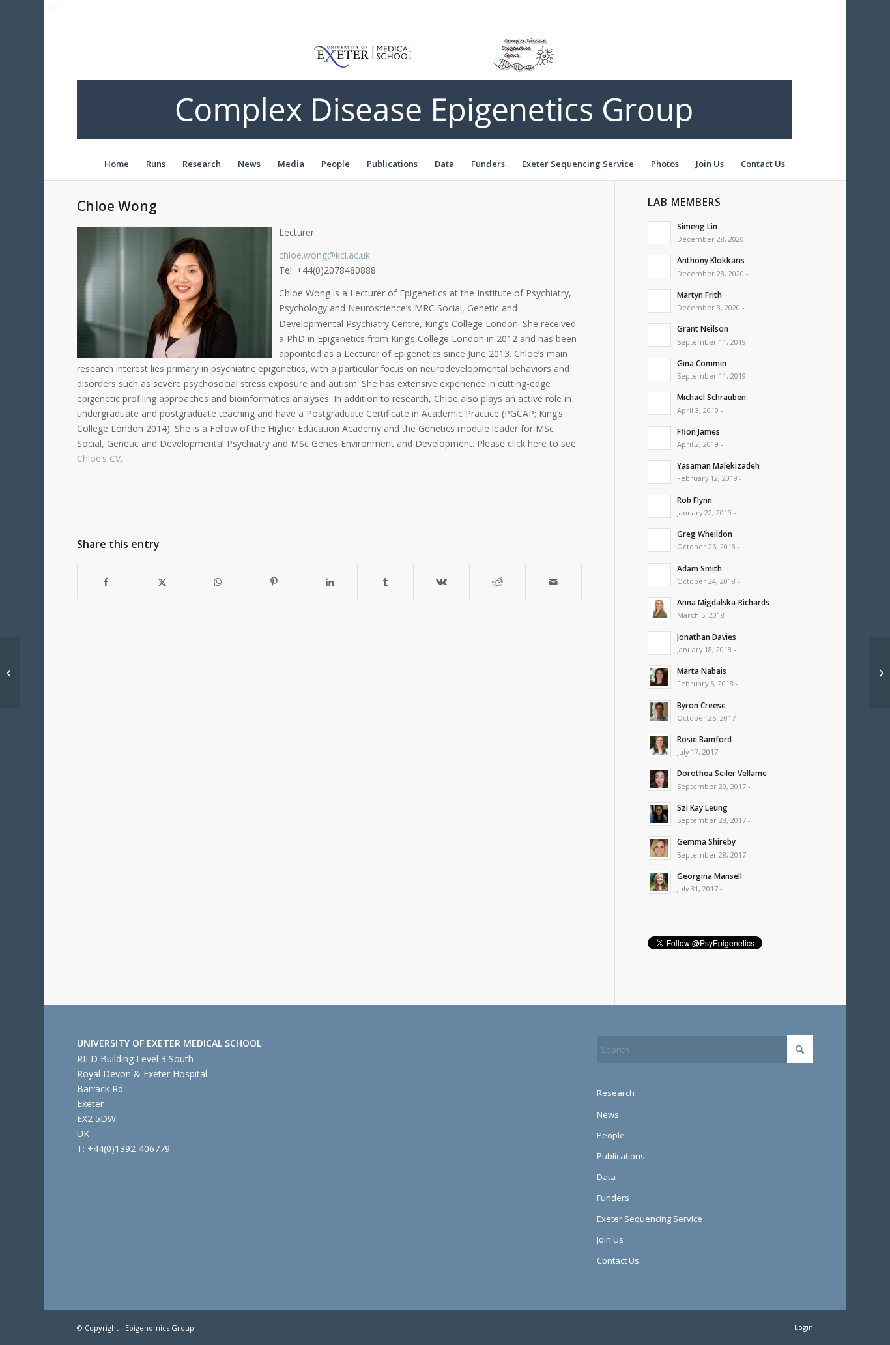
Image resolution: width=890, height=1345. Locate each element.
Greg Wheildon (704, 533)
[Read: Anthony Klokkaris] (659, 266)
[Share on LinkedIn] (330, 582)
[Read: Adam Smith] (659, 574)
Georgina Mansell (709, 876)
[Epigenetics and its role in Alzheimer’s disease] (880, 672)
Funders (613, 1198)
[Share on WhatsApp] (218, 582)
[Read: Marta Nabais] (659, 677)
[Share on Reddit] (497, 582)
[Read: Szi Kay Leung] (659, 814)
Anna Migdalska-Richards (723, 602)
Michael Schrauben (711, 397)
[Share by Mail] (553, 582)
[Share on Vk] (441, 582)
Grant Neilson (702, 328)
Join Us (610, 1239)
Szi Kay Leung (702, 807)
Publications (621, 1156)
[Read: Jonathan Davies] (659, 643)
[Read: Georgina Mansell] (659, 882)
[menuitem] (116, 163)
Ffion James (698, 431)
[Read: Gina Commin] (659, 369)
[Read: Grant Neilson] (659, 335)
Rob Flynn (694, 500)
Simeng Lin (697, 226)
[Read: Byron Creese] (659, 711)
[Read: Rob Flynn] (659, 506)
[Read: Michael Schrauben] (659, 403)
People (611, 1135)
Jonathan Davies (706, 636)
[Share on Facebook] (106, 582)
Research (616, 1093)
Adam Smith (699, 568)
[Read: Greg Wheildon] (659, 540)
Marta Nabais (701, 670)
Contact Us (618, 1260)
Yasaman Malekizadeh (718, 465)
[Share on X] (162, 582)
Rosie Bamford (704, 739)
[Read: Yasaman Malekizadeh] (659, 472)
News (608, 1114)
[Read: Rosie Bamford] (659, 745)
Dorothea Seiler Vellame (722, 773)
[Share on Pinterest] (274, 582)
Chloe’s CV (99, 458)
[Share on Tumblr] (385, 582)
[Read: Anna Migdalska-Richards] (659, 608)
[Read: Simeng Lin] (659, 232)
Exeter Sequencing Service (649, 1218)
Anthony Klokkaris (711, 260)
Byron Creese (701, 705)
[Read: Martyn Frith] (659, 301)
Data (606, 1177)
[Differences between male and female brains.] (10, 672)
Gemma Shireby (706, 841)
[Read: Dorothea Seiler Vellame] (659, 779)
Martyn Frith (699, 294)
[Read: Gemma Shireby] (659, 848)
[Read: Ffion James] (659, 438)
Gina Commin (701, 363)
